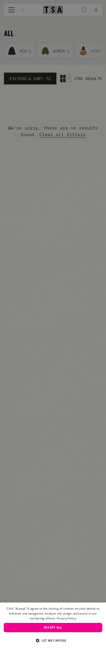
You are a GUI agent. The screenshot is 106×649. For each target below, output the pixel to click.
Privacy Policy (66, 618)
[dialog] (53, 625)
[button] (53, 640)
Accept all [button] (53, 627)
